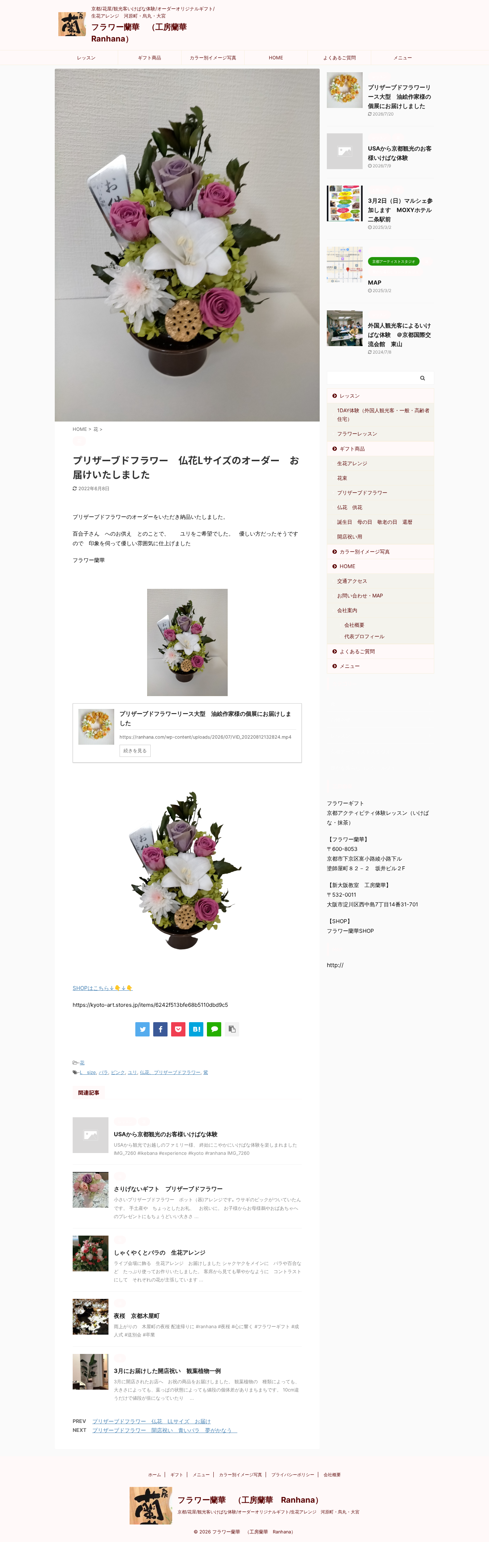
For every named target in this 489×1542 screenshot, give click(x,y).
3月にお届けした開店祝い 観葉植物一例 (167, 1370)
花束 (342, 478)
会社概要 (354, 625)
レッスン (86, 57)
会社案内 (347, 610)
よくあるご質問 (339, 57)
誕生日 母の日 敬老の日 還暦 (374, 522)
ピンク (118, 1072)
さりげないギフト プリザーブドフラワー (171, 1188)
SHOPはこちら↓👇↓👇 (103, 988)
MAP (374, 282)
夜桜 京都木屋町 (139, 1315)
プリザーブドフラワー (362, 492)
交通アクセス (352, 581)
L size (88, 1072)
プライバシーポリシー (292, 1474)
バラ (103, 1072)
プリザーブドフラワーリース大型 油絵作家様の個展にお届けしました (399, 96)
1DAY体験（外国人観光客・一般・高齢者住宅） (383, 414)
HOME (276, 57)
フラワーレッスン (357, 433)
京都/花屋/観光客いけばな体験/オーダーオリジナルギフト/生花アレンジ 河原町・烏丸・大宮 (268, 1511)
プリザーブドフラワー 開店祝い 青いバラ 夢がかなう (164, 1430)
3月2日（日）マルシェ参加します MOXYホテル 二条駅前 (402, 210)
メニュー (402, 57)
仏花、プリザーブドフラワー (170, 1072)
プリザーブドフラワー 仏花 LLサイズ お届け (151, 1421)
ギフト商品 (149, 57)
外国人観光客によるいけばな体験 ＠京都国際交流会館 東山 (399, 335)
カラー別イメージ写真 (213, 57)
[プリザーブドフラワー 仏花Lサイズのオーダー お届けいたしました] (196, 1029)
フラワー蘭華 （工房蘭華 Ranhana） (250, 1499)
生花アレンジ (352, 463)
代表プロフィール (364, 636)
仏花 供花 (349, 507)
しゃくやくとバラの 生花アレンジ (162, 1252)
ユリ (132, 1072)
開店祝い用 (349, 536)
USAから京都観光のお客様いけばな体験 (166, 1134)
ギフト (176, 1474)
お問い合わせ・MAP (360, 595)
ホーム (154, 1474)
